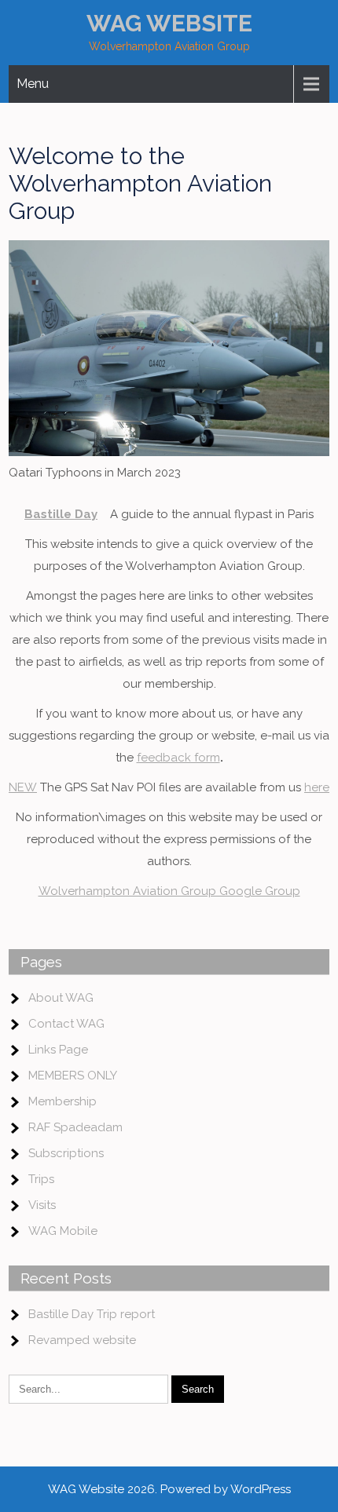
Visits (42, 1205)
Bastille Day (60, 514)
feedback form (178, 758)
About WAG (61, 998)
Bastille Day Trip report (91, 1314)
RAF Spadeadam (75, 1127)
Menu (33, 83)
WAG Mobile (62, 1231)
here (316, 787)
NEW (23, 787)
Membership (62, 1101)
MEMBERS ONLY (72, 1075)
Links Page (58, 1050)
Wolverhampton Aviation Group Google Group (169, 891)
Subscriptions (66, 1153)
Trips (41, 1179)
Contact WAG (66, 1024)
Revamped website (82, 1340)
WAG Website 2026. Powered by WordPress (169, 1489)
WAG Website (169, 23)
